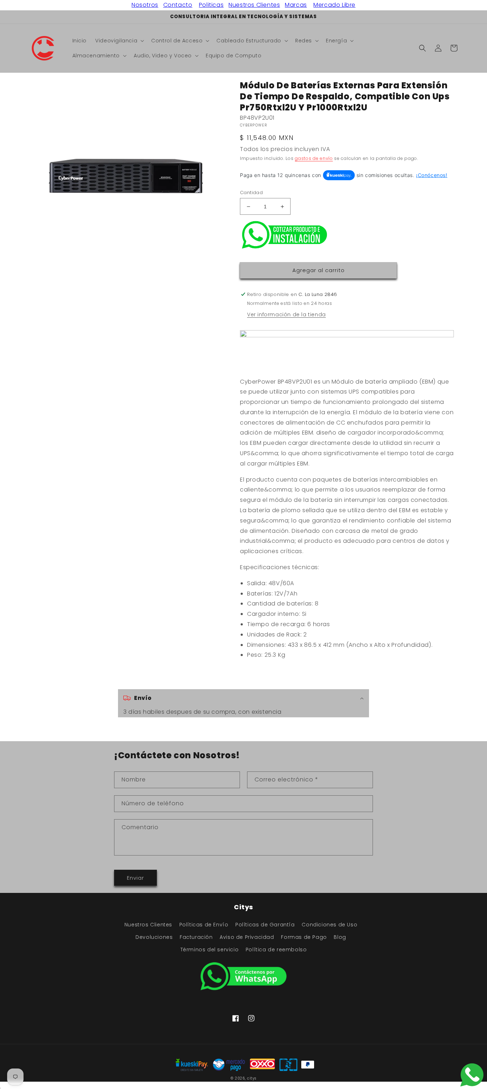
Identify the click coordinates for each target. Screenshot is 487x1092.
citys (251, 1078)
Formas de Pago (304, 937)
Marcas (296, 5)
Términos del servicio (209, 949)
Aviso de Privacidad (247, 937)
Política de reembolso (276, 949)
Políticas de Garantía (265, 924)
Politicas (211, 5)
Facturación (196, 937)
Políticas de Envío (204, 924)
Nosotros (145, 5)
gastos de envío (314, 158)
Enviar (135, 878)
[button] (119, 40)
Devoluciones (154, 937)
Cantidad (251, 192)
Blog (340, 937)
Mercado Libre (334, 5)
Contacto (178, 5)
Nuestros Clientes (254, 5)
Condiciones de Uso (329, 924)
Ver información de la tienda (286, 314)
